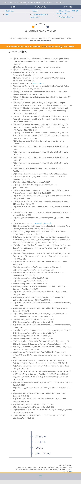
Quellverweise (35, 2)
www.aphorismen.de (43, 223)
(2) (71, 471)
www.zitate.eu (38, 83)
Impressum (60, 2)
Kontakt (13, 2)
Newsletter (23, 2)
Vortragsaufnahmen (66, 17)
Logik (7, 14)
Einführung (9, 11)
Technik (35, 11)
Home (5, 2)
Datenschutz (48, 2)
